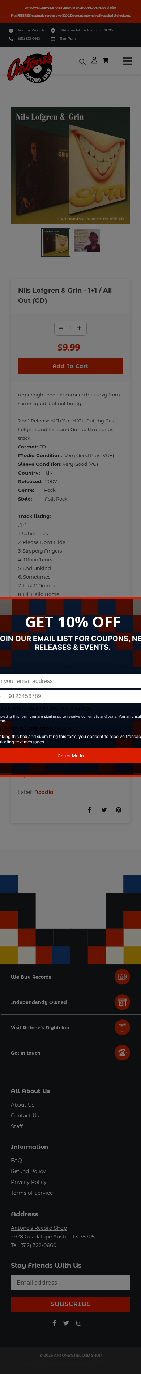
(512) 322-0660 (29, 38)
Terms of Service (32, 1193)
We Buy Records (31, 30)
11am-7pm (68, 38)
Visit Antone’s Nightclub (40, 1027)
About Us (22, 1105)
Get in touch (25, 1053)
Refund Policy (28, 1171)
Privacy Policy (29, 1182)
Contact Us (25, 1115)
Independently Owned (39, 1002)
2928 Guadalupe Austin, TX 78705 (53, 1236)
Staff (17, 1126)
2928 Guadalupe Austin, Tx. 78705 (86, 30)
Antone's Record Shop (39, 1228)
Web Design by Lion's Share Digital (71, 1363)
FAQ (16, 1160)
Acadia (44, 792)
